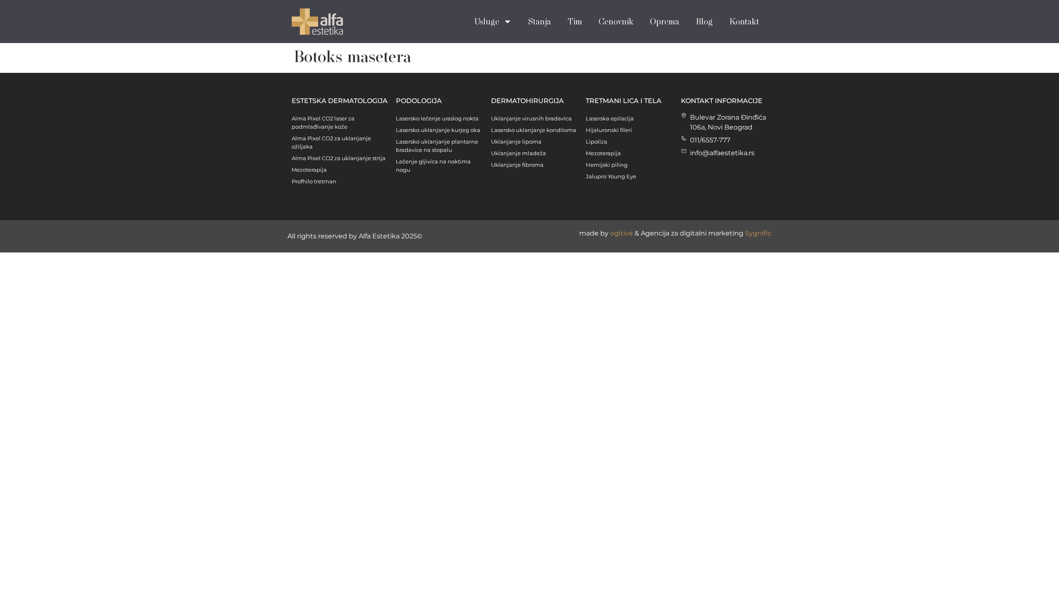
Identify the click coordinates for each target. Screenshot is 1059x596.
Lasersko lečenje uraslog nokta (437, 118)
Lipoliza (596, 141)
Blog (704, 21)
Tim (575, 21)
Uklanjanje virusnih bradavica (531, 118)
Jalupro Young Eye (611, 176)
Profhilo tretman (314, 181)
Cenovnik (616, 21)
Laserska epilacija (610, 118)
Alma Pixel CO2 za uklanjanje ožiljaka (331, 142)
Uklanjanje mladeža (518, 153)
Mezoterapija (309, 169)
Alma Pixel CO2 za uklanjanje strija (339, 158)
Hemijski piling (607, 164)
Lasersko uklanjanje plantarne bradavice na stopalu (437, 145)
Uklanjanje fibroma (517, 164)
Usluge (486, 21)
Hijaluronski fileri (609, 130)
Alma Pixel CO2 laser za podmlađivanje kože (323, 122)
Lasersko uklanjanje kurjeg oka (438, 130)
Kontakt (744, 21)
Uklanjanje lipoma (516, 141)
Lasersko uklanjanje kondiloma (533, 130)
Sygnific (758, 233)
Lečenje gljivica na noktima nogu (433, 165)
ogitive (621, 233)
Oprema (664, 21)
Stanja (539, 21)
